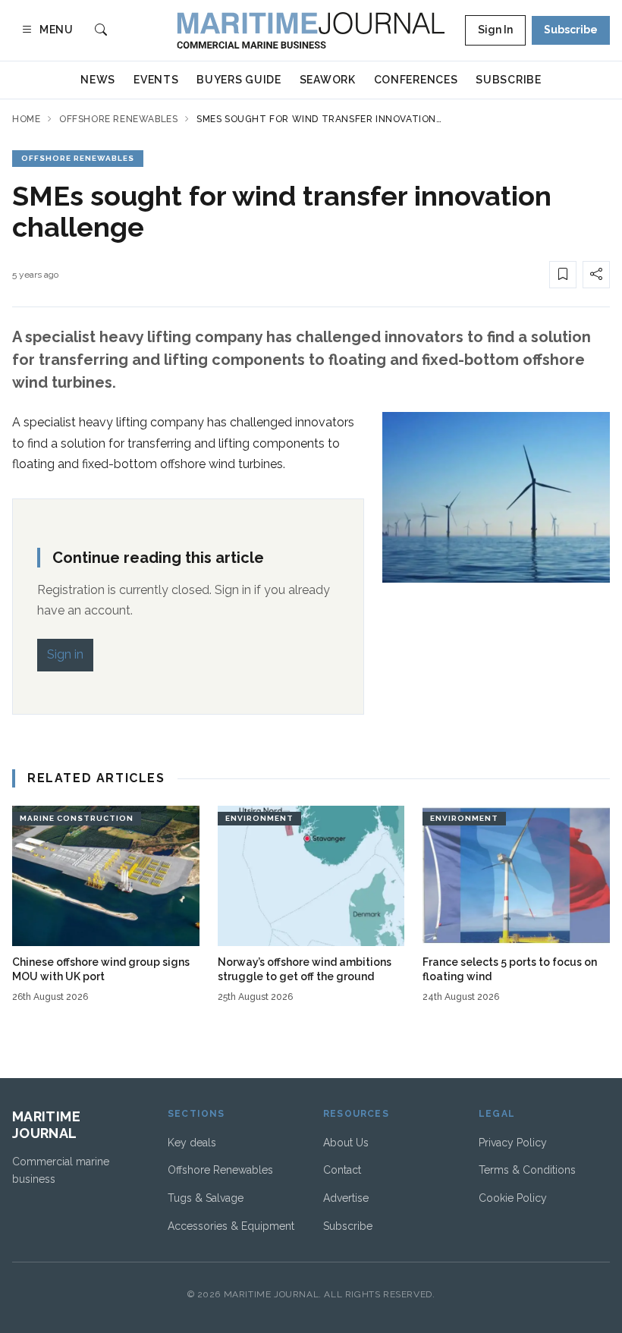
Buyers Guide (238, 80)
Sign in (65, 654)
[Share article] (596, 274)
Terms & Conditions (527, 1170)
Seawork (328, 80)
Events (156, 80)
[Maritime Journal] (311, 30)
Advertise (346, 1198)
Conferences (416, 80)
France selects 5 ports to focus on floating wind (510, 969)
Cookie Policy (513, 1198)
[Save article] (562, 274)
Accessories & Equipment (231, 1226)
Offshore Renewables (118, 119)
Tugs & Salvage (205, 1198)
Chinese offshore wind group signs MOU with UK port (101, 969)
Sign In (495, 30)
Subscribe (571, 30)
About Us (346, 1143)
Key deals (192, 1143)
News (97, 80)
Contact (342, 1170)
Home (26, 119)
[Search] (101, 31)
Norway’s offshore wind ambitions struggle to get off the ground (304, 969)
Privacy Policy (513, 1143)
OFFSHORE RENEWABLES (77, 158)
